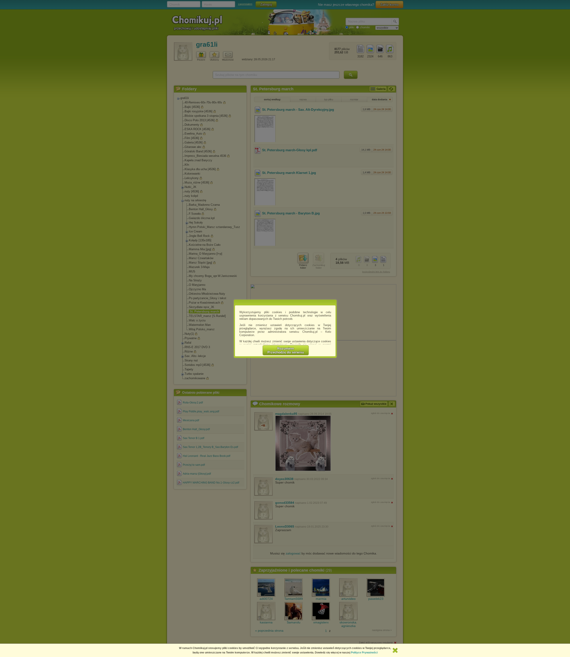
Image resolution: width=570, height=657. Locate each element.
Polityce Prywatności (364, 652)
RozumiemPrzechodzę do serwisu (285, 350)
